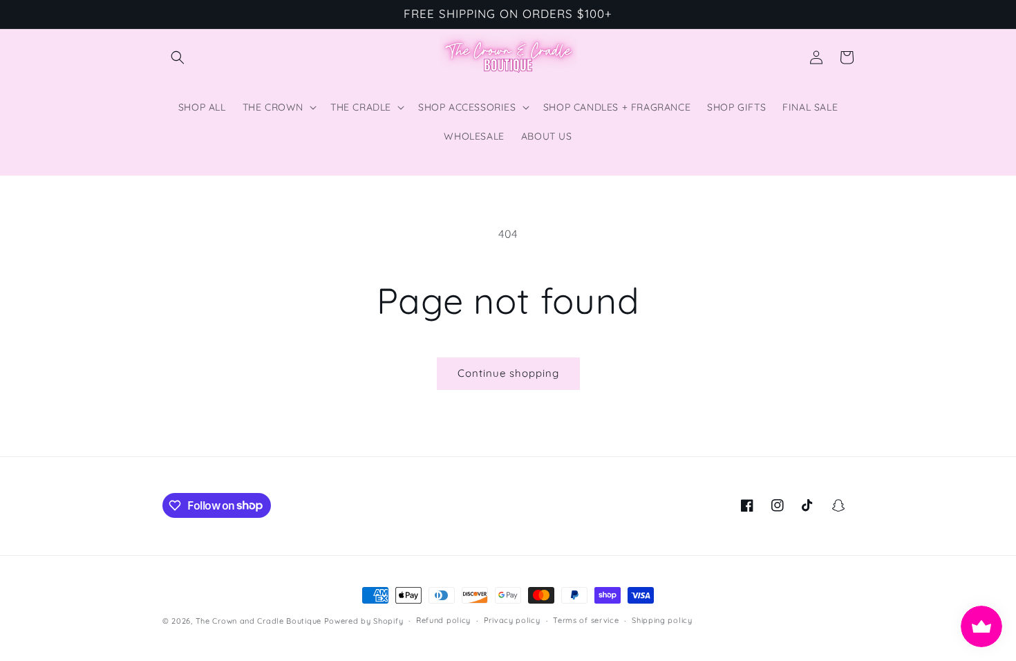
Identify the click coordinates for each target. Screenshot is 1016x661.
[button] (177, 57)
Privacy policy (512, 620)
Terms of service (586, 620)
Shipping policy (662, 620)
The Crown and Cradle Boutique (258, 621)
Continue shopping (508, 373)
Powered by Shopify (364, 621)
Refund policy (443, 620)
